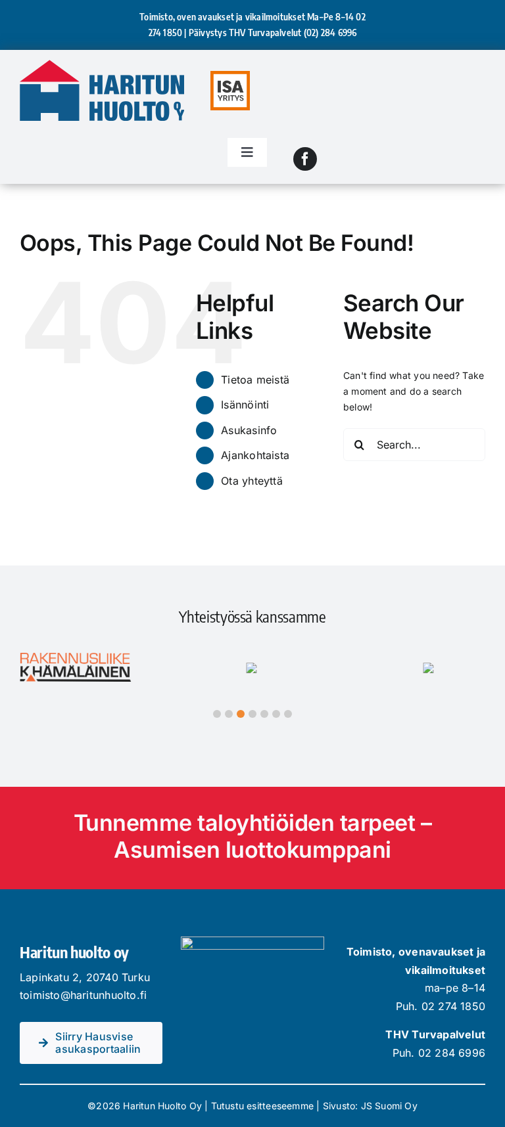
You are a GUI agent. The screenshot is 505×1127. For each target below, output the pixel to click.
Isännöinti (245, 404)
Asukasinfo (249, 430)
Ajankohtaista (255, 455)
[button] (217, 714)
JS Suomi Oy (389, 1105)
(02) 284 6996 (330, 32)
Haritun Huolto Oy (162, 1105)
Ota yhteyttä (252, 480)
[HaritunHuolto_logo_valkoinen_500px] (252, 940)
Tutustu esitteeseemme (262, 1105)
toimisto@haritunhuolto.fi (83, 995)
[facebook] (305, 159)
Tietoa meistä (255, 379)
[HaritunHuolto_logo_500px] (102, 64)
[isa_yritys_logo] (230, 75)
